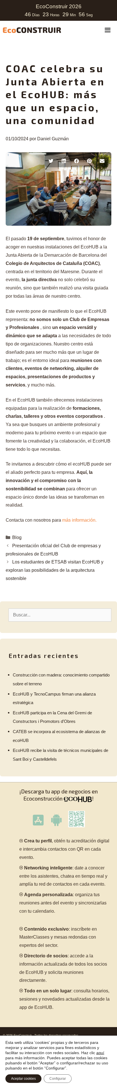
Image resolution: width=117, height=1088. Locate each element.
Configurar (57, 1079)
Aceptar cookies (23, 1079)
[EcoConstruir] (32, 30)
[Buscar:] (60, 615)
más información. (79, 520)
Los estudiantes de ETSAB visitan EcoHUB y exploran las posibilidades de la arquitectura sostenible (54, 570)
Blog (17, 537)
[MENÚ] (107, 30)
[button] (51, 161)
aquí (100, 1052)
